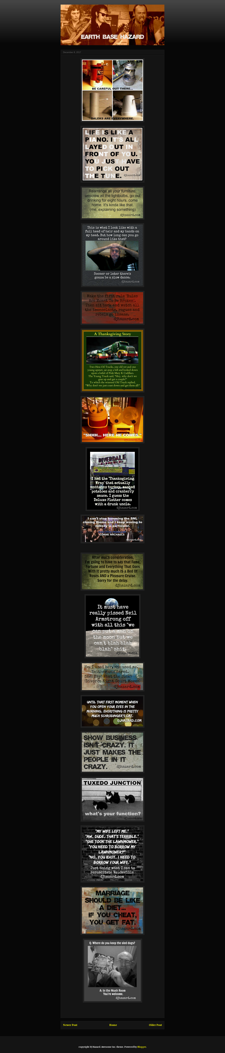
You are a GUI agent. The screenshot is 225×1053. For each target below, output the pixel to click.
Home (113, 1025)
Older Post (155, 1025)
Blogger (141, 1047)
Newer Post (70, 1025)
